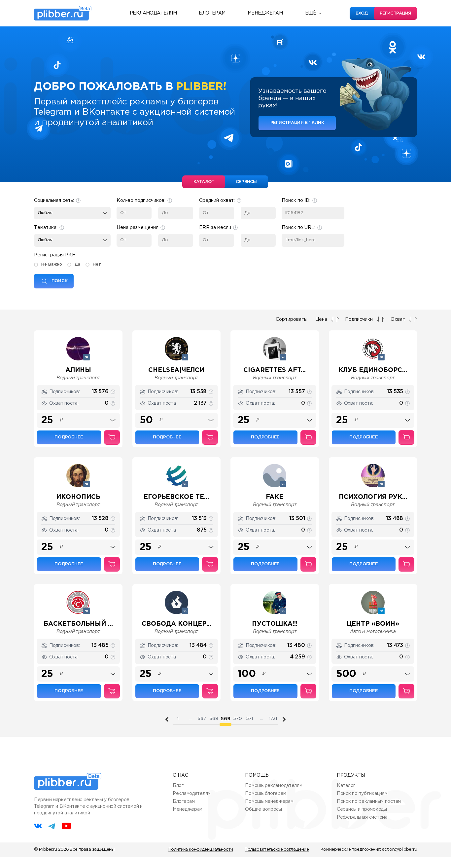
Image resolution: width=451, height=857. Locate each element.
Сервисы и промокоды (362, 809)
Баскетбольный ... (78, 624)
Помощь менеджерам (269, 801)
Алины (78, 370)
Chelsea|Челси (176, 370)
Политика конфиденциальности (200, 849)
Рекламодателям (153, 13)
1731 (273, 719)
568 (213, 719)
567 (201, 719)
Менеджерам (265, 13)
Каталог (346, 786)
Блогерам (212, 13)
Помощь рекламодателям (273, 786)
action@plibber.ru (399, 849)
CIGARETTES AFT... (274, 370)
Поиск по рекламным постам (369, 801)
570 (237, 719)
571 (249, 719)
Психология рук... (373, 497)
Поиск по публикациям (362, 794)
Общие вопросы (263, 809)
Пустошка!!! (274, 624)
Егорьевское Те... (176, 497)
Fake (274, 497)
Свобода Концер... (176, 624)
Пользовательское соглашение (276, 849)
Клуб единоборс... (372, 370)
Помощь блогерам (265, 794)
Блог (178, 786)
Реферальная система (362, 817)
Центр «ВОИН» (373, 624)
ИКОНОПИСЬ (78, 497)
